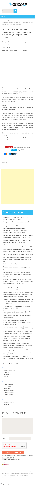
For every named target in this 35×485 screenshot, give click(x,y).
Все (9, 21)
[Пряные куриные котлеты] (9, 399)
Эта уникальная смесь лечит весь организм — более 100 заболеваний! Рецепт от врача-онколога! (17, 288)
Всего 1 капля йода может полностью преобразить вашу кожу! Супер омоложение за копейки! (17, 322)
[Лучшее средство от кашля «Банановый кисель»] (9, 367)
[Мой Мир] (10, 154)
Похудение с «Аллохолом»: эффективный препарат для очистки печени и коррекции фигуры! (16, 224)
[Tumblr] (16, 154)
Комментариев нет (25, 42)
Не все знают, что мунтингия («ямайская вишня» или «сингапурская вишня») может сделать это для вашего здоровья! (18, 294)
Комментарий (6, 417)
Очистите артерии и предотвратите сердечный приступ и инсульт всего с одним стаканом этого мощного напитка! (18, 281)
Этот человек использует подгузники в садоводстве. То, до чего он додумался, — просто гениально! (16, 230)
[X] (12, 154)
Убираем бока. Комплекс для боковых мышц (17, 315)
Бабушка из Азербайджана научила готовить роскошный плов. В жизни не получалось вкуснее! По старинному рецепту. (17, 266)
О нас (11, 477)
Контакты (5, 477)
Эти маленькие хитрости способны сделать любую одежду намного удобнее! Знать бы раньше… (16, 338)
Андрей (5, 42)
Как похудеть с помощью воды (13, 254)
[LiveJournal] (14, 154)
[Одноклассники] (7, 154)
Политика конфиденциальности (23, 477)
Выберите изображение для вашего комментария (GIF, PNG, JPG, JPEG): (17, 456)
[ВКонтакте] (5, 154)
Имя (3, 438)
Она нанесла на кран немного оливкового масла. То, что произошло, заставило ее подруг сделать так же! (17, 345)
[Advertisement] (17, 186)
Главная (3, 21)
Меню (3, 16)
